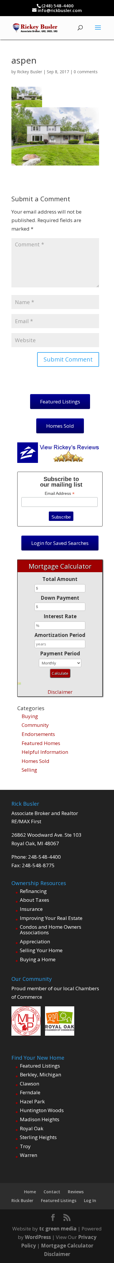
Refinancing (33, 891)
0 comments (86, 71)
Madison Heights (39, 1119)
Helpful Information (45, 752)
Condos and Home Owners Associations (50, 929)
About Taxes (34, 899)
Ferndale (30, 1092)
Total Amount (59, 579)
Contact (52, 1191)
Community (35, 725)
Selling (29, 769)
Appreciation (35, 941)
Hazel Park (32, 1101)
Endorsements (38, 734)
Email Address (60, 493)
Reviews (76, 1191)
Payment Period (60, 653)
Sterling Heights (38, 1137)
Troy (25, 1146)
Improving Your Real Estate (51, 918)
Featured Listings (40, 1065)
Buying (30, 716)
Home (30, 1191)
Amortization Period (59, 635)
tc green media (58, 1228)
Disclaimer (60, 691)
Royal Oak (31, 1128)
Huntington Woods (42, 1110)
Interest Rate (60, 616)
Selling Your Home (41, 950)
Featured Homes (41, 743)
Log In (90, 1200)
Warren (28, 1155)
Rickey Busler (29, 71)
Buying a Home (38, 959)
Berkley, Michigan (40, 1074)
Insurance (31, 909)
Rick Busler (22, 1200)
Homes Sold (35, 761)
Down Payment (60, 597)
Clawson (29, 1083)
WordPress (38, 1237)
